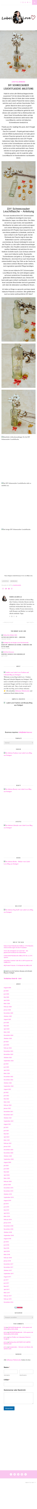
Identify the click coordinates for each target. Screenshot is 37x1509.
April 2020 (6, 1175)
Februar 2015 (8, 1299)
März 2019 (7, 1216)
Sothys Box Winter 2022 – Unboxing (13, 637)
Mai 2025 (6, 1026)
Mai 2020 (6, 1172)
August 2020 (7, 1162)
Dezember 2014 (8, 1302)
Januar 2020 (7, 1184)
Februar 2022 (8, 1105)
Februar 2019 (8, 1219)
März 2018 (7, 1254)
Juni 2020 (6, 1169)
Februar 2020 (8, 1181)
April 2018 (6, 1251)
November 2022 (8, 1080)
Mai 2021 (6, 1134)
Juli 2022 (6, 1092)
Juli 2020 (6, 1165)
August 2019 (7, 1200)
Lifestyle (15, 82)
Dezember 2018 (8, 1226)
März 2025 (7, 1032)
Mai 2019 (6, 1210)
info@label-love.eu (25, 732)
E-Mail (7, 1380)
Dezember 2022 (8, 1076)
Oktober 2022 (8, 1083)
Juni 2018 (6, 1245)
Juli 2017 (6, 1280)
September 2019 (9, 1197)
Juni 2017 (6, 1283)
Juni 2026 (6, 994)
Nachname (23, 1375)
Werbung (22, 82)
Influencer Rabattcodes (22, 691)
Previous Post (8, 622)
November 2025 (8, 1013)
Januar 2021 (7, 1146)
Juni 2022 (6, 1095)
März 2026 (7, 1003)
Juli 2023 (6, 1064)
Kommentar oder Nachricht (15, 1390)
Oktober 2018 (8, 1232)
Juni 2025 (6, 1022)
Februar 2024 (8, 1048)
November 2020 (8, 1153)
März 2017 (7, 1292)
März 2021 (7, 1140)
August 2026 (7, 987)
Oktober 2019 (8, 1194)
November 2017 (8, 1267)
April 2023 (6, 1070)
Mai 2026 (6, 997)
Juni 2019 (6, 1207)
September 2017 (9, 1273)
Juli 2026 (6, 991)
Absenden (9, 1408)
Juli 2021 (6, 1127)
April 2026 (6, 1000)
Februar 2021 (8, 1143)
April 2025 (6, 1029)
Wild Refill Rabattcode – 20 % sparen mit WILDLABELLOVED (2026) (18, 1328)
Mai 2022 (6, 1099)
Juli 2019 (6, 1203)
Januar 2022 (7, 1108)
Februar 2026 (8, 1007)
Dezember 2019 (8, 1188)
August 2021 (7, 1124)
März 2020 (7, 1178)
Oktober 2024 (8, 1038)
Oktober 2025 (8, 1016)
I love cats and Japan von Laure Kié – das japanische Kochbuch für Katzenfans (16, 951)
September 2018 (9, 1235)
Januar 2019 (7, 1223)
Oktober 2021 (8, 1118)
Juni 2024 (6, 1045)
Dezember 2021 (8, 1111)
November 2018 (8, 1229)
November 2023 (8, 1054)
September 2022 (9, 1086)
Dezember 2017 (8, 1264)
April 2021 (6, 1137)
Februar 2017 (8, 1296)
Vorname (7, 1375)
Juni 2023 (6, 1067)
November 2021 (8, 1115)
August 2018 (7, 1238)
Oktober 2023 (8, 1057)
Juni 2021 (6, 1130)
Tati (5, 1327)
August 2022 (7, 1089)
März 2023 (7, 1073)
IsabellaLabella (17, 585)
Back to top (30, 1482)
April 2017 (6, 1289)
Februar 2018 (8, 1257)
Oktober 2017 (8, 1270)
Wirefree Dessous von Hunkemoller (13, 654)
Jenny (5, 1332)
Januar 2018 (7, 1261)
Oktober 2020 (8, 1156)
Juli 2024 (6, 1041)
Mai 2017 (6, 1286)
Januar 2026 (7, 1010)
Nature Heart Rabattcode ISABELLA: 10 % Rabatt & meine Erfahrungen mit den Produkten (18, 946)
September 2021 (9, 1121)
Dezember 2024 (8, 1035)
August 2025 (7, 1019)
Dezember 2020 (8, 1149)
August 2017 (7, 1277)
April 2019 (6, 1213)
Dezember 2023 (8, 1051)
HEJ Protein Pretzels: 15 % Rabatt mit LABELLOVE (18, 965)
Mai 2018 (6, 1248)
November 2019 (8, 1191)
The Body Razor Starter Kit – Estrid (12, 978)
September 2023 (9, 1061)
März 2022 (7, 1102)
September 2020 (9, 1159)
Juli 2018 (6, 1242)
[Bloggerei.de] (18, 1307)
